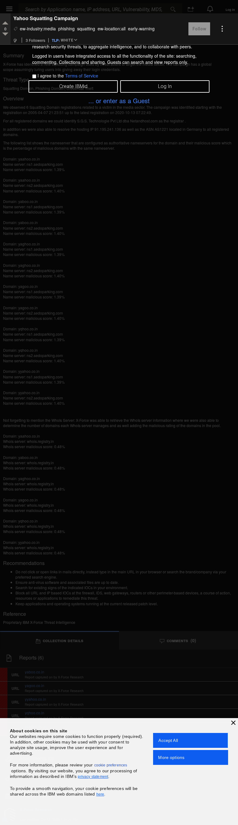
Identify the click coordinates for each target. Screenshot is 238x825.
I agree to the (67, 76)
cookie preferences (110, 765)
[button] (70, 41)
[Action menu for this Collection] (222, 28)
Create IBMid (73, 86)
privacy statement (93, 776)
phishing (66, 28)
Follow (199, 28)
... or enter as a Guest (119, 100)
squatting (86, 28)
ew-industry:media (38, 28)
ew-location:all (112, 28)
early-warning (141, 28)
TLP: (56, 40)
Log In (165, 86)
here (100, 794)
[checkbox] (34, 76)
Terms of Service (81, 76)
